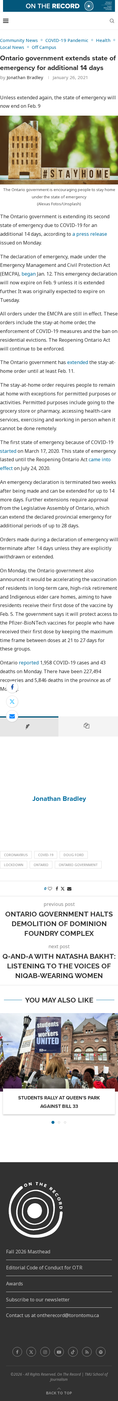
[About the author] (29, 726)
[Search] (112, 21)
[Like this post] (50, 888)
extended (77, 362)
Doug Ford (74, 854)
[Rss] (87, 1352)
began (28, 273)
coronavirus (16, 854)
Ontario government (78, 864)
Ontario (41, 864)
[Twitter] (31, 1352)
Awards (14, 1283)
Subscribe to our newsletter (38, 1299)
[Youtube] (59, 1352)
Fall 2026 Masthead (28, 1251)
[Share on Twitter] (12, 702)
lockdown (13, 864)
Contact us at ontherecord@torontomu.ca (52, 1315)
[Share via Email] (12, 716)
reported (29, 662)
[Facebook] (17, 1352)
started (8, 451)
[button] (5, 1068)
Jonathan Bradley (25, 77)
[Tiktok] (73, 1352)
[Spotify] (101, 1352)
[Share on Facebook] (12, 687)
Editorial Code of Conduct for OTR (44, 1267)
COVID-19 (45, 854)
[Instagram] (45, 1352)
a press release (89, 234)
